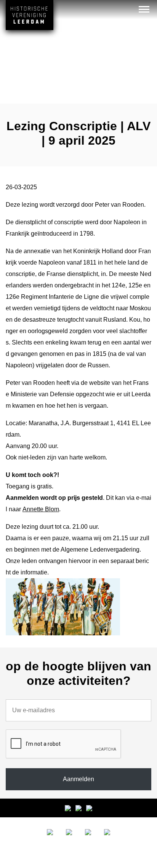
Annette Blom (40, 509)
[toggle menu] (144, 9)
